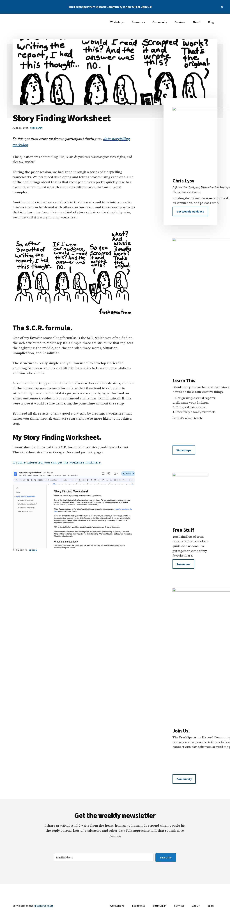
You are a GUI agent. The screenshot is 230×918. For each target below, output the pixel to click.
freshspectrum (43, 906)
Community (184, 779)
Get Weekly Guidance (190, 211)
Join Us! (146, 7)
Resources (183, 564)
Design (33, 550)
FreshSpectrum (39, 24)
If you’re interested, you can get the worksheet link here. (57, 462)
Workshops (183, 450)
